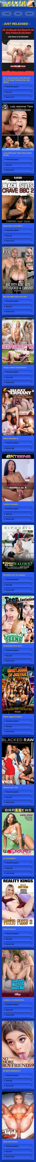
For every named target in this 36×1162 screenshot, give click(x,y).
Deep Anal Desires (10, 1142)
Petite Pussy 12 (9, 929)
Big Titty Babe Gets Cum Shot (15, 297)
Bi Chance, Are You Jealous (14, 575)
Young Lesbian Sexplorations (14, 367)
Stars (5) (9, 797)
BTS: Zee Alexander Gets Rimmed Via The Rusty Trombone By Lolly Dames (16, 80)
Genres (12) (10, 519)
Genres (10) (10, 382)
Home (18, 13)
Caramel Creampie (10, 504)
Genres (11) (10, 661)
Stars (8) (9, 726)
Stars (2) (9, 92)
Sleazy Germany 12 (10, 438)
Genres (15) (10, 731)
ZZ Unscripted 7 (9, 858)
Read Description (12, 86)
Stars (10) (9, 377)
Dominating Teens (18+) (12, 646)
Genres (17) (10, 97)
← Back (6, 13)
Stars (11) (9, 868)
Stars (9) (9, 585)
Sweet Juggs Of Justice (12, 717)
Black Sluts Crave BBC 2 (13, 226)
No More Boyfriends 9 (11, 1071)
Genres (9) (9, 1086)
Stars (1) (9, 165)
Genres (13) (10, 241)
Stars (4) (9, 236)
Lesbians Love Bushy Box (13, 1000)
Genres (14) (10, 311)
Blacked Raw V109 (10, 787)
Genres (29, 13)
